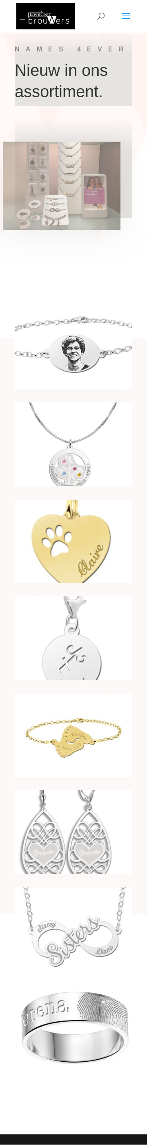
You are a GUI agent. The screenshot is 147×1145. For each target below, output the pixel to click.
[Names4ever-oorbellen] (73, 872)
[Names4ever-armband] (73, 774)
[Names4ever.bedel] (73, 678)
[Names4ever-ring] (73, 1065)
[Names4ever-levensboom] (73, 483)
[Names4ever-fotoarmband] (73, 387)
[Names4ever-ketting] (73, 968)
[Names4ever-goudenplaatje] (73, 581)
